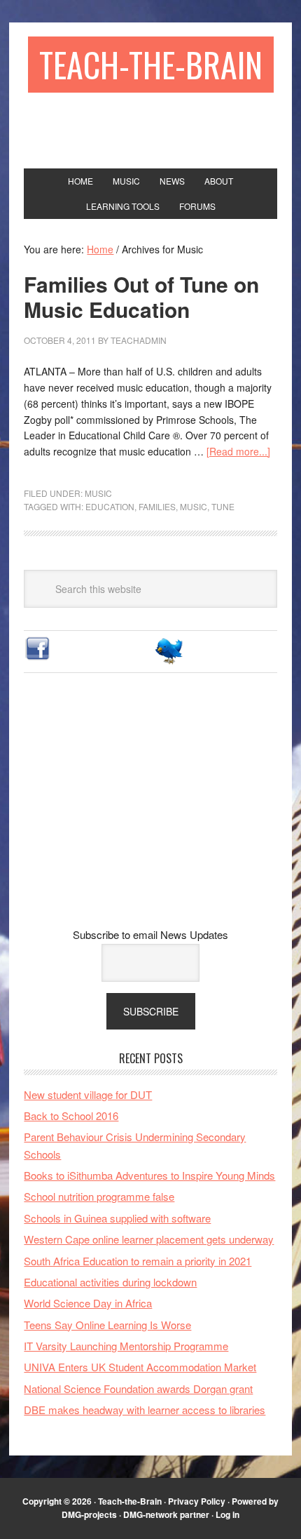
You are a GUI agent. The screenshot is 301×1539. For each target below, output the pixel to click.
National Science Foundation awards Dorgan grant (138, 1388)
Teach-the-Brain (150, 64)
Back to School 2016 (71, 1115)
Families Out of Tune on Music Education (141, 296)
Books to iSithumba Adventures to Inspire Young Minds (149, 1175)
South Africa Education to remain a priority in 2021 (137, 1260)
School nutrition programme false (99, 1196)
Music (98, 493)
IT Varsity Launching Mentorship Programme (126, 1345)
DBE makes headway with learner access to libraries (144, 1409)
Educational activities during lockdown (110, 1281)
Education (109, 506)
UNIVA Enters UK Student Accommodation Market (140, 1366)
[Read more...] (238, 451)
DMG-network (150, 1514)
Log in (227, 1514)
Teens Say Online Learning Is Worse (107, 1324)
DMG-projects (89, 1514)
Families (157, 506)
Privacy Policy (196, 1501)
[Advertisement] (150, 811)
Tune (222, 506)
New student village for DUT (88, 1094)
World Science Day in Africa (88, 1302)
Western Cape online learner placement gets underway (149, 1239)
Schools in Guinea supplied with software (117, 1218)
